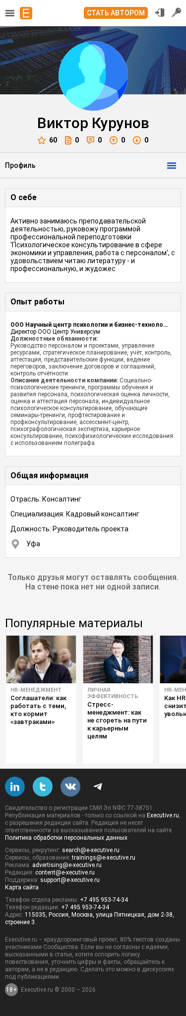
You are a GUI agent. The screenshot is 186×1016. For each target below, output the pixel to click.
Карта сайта (22, 887)
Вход (160, 12)
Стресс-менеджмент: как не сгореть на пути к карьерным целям (117, 720)
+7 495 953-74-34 (104, 899)
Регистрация (177, 12)
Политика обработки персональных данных (66, 837)
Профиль (20, 165)
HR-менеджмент (36, 690)
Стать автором (116, 13)
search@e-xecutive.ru (91, 850)
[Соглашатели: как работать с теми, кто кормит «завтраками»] (40, 659)
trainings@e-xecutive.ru (103, 857)
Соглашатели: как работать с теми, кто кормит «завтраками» (38, 710)
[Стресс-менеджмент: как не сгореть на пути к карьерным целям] (117, 659)
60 (53, 140)
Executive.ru (163, 815)
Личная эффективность (112, 693)
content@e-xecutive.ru (65, 872)
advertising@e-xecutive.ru (67, 865)
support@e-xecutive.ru (70, 879)
